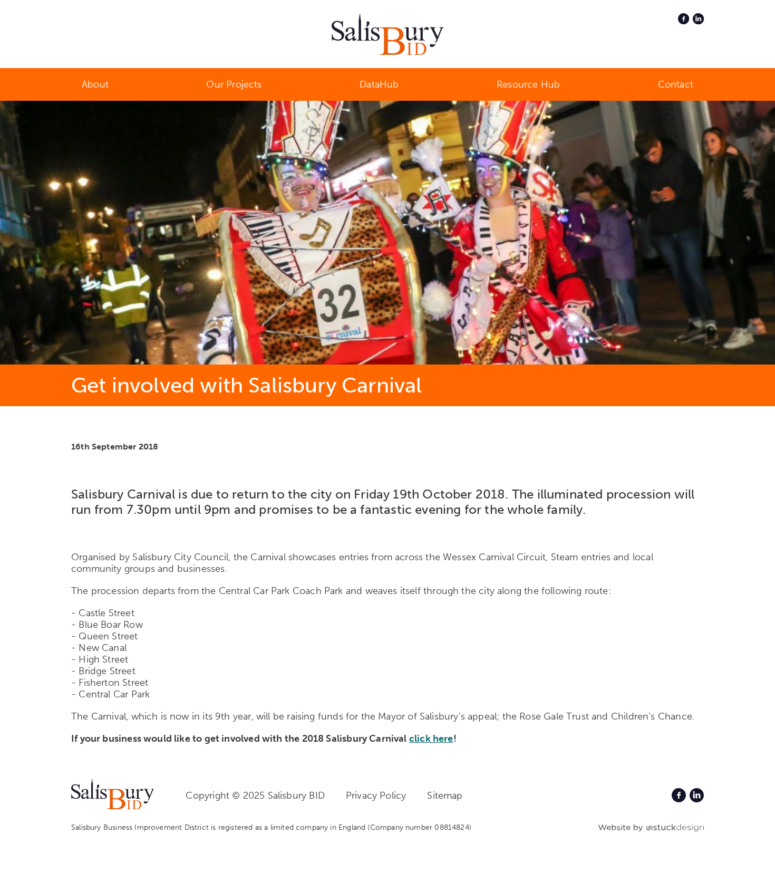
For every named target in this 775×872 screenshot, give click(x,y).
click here (431, 738)
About (95, 84)
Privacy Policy (376, 795)
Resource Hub (528, 84)
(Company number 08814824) (419, 827)
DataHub (379, 84)
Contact (675, 84)
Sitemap (444, 795)
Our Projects (233, 84)
